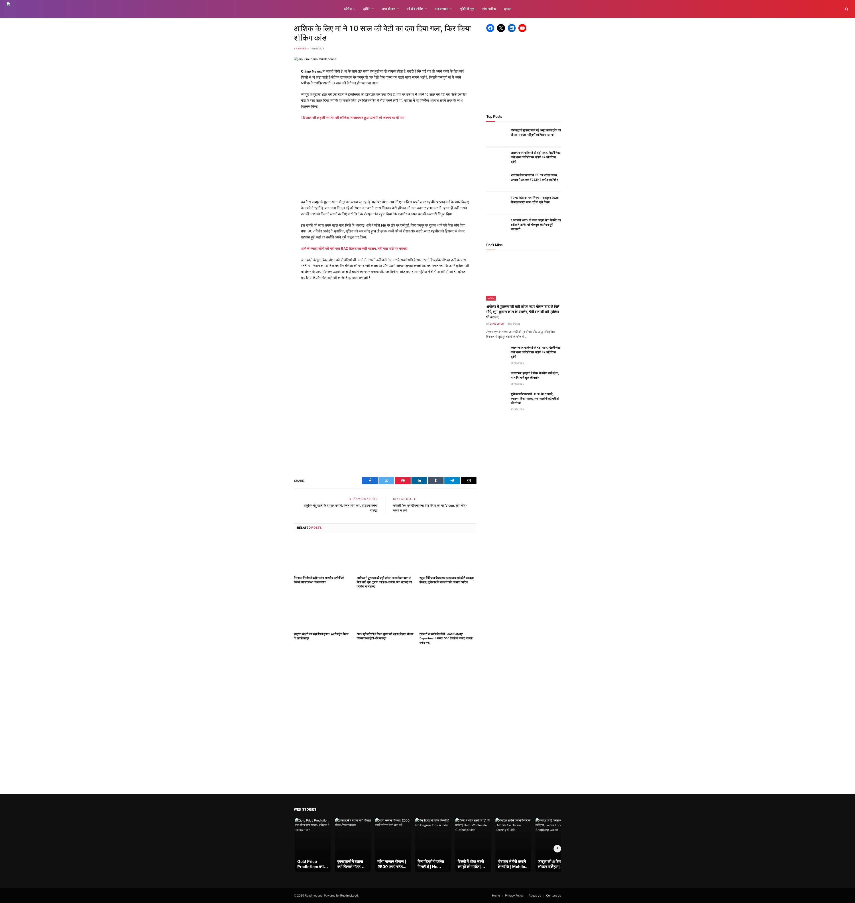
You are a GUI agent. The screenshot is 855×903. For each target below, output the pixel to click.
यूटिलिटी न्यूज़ (467, 8)
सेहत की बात (388, 8)
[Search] (846, 9)
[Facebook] (278, 83)
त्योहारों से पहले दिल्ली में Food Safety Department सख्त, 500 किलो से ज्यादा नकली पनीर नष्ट (445, 638)
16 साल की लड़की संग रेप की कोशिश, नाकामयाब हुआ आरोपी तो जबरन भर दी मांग (352, 118)
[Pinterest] (278, 116)
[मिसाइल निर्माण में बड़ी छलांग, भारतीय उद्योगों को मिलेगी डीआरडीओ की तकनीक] (322, 555)
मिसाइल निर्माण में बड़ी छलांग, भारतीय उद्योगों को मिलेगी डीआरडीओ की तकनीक (319, 580)
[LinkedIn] (278, 105)
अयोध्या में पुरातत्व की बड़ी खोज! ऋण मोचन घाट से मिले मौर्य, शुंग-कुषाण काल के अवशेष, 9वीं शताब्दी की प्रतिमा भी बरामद (384, 582)
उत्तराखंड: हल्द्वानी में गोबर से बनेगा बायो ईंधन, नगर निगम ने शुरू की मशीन (535, 375)
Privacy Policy (514, 895)
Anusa (302, 48)
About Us (535, 895)
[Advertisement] (385, 160)
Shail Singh (497, 324)
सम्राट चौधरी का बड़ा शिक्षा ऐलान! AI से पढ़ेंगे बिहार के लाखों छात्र (321, 636)
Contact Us (553, 895)
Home (496, 895)
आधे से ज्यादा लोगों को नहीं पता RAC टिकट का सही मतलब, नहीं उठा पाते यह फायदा (354, 248)
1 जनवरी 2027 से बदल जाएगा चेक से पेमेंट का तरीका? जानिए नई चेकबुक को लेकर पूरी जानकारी (536, 224)
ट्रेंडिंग (366, 8)
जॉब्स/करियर (489, 8)
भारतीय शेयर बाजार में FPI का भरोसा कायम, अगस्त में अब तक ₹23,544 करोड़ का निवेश (534, 177)
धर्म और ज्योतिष (415, 8)
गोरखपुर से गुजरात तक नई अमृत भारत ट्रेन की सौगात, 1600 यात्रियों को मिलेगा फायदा (536, 132)
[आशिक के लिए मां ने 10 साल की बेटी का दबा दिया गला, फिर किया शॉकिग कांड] (315, 59)
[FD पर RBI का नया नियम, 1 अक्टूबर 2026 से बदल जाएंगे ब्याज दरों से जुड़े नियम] (496, 202)
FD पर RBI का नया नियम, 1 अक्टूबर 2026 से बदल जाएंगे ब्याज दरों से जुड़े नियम (535, 200)
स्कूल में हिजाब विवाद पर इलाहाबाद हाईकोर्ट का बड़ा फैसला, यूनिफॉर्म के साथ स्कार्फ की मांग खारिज (446, 580)
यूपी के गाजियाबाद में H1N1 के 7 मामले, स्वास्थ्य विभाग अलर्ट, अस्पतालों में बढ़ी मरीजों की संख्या (535, 398)
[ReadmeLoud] (13, 9)
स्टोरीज (348, 8)
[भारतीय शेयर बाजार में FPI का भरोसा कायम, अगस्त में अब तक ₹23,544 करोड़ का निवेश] (496, 180)
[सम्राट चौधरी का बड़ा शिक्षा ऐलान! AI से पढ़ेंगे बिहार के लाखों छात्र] (322, 611)
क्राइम (507, 8)
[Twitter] (278, 94)
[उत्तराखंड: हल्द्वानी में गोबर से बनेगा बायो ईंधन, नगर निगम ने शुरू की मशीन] (496, 378)
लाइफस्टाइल (441, 8)
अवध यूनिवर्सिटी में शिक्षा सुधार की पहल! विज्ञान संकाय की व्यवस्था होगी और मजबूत (385, 636)
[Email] (278, 126)
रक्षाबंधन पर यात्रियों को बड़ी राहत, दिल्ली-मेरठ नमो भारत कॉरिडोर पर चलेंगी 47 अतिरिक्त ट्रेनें (535, 157)
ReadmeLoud (349, 895)
